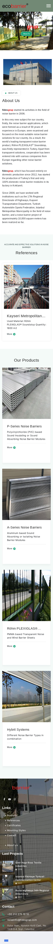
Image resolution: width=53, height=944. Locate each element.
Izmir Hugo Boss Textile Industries (28, 864)
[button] (4, 935)
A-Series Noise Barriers (24, 527)
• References (12, 820)
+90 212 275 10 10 (18, 914)
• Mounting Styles (15, 830)
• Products (11, 815)
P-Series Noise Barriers (24, 426)
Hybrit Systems (18, 729)
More (35, 334)
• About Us (11, 845)
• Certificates (13, 825)
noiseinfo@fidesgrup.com (22, 919)
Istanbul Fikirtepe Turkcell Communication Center (29, 878)
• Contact (10, 835)
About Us (26, 34)
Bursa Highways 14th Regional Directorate (32, 892)
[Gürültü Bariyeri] (15, 6)
